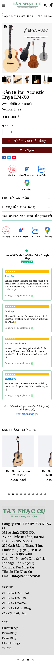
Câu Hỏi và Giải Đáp (14, 613)
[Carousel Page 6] (29, 494)
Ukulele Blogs (11, 643)
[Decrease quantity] (5, 132)
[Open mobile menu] (3, 5)
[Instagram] (23, 660)
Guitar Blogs (10, 628)
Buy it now (27, 150)
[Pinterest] (14, 157)
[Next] (50, 79)
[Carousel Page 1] (9, 494)
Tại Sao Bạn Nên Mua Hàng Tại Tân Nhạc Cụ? (27, 216)
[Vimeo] (33, 660)
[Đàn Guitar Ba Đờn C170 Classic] (18, 451)
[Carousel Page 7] (33, 494)
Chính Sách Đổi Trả (14, 603)
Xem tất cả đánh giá (27, 413)
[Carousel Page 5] (25, 494)
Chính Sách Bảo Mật (15, 598)
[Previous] (4, 79)
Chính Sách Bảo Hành (16, 593)
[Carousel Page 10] (45, 494)
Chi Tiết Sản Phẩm (15, 198)
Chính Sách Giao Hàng (16, 608)
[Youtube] (28, 660)
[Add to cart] (27, 141)
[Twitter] (9, 157)
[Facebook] (4, 157)
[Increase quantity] (18, 132)
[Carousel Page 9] (41, 494)
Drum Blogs (9, 638)
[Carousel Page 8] (37, 494)
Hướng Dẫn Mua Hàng (18, 207)
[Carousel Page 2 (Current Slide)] (13, 494)
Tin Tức (7, 648)
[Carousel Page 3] (17, 494)
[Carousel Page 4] (21, 494)
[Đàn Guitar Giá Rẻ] (27, 5)
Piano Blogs (9, 633)
